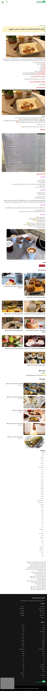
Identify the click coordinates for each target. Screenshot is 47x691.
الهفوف (42, 511)
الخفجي (42, 473)
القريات (42, 490)
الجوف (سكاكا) (41, 467)
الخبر (42, 469)
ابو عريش (41, 457)
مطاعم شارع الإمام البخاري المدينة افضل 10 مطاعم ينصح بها (36, 569)
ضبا (42, 544)
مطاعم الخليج (42, 615)
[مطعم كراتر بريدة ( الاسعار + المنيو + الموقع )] (34, 442)
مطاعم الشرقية (42, 611)
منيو (42, 554)
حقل (42, 531)
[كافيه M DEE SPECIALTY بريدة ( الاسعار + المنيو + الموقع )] (23, 46)
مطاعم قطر (43, 617)
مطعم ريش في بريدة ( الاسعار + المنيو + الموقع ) (14, 423)
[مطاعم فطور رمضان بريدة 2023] (34, 416)
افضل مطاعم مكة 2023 (42, 570)
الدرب (42, 475)
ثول (42, 521)
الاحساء (42, 459)
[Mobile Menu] (2, 2)
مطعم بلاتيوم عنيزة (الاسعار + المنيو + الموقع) (15, 397)
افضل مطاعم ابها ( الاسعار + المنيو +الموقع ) (38, 572)
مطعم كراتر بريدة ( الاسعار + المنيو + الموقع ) (15, 437)
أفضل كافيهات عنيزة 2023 (41, 585)
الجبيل (42, 465)
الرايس (42, 480)
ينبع (42, 556)
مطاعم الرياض (21, 609)
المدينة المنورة (40, 502)
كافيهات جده (22, 615)
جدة (42, 525)
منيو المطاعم (42, 606)
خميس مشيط (41, 533)
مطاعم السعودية (42, 609)
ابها (42, 455)
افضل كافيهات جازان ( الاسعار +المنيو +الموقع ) (38, 586)
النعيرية (42, 506)
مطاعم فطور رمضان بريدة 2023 (17, 410)
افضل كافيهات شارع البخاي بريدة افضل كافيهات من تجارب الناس (13, 287)
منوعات (42, 552)
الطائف (42, 486)
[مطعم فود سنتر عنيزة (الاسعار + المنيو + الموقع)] (34, 389)
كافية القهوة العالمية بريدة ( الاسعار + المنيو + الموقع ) (35, 348)
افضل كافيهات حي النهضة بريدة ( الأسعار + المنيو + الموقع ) (35, 331)
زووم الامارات (22, 613)
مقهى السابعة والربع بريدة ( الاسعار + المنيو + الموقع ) (34, 314)
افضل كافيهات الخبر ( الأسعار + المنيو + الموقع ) (38, 588)
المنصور (42, 504)
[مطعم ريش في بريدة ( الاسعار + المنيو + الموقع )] (34, 429)
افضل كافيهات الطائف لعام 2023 (40, 584)
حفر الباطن (41, 529)
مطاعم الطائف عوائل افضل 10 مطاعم (39, 573)
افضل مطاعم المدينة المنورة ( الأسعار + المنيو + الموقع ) (36, 568)
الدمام (42, 478)
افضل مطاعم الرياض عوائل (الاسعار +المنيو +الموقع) (37, 563)
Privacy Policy (14, 688)
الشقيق (42, 484)
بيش (42, 517)
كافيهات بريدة (42, 265)
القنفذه (42, 496)
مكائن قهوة (41, 548)
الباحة (42, 461)
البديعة (42, 463)
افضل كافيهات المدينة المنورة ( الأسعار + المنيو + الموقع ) (36, 581)
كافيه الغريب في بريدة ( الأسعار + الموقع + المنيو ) (35, 297)
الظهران (42, 488)
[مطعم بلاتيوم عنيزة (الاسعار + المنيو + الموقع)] (34, 402)
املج (42, 515)
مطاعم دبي (22, 611)
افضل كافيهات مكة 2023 (42, 579)
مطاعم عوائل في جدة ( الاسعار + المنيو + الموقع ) (38, 566)
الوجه (42, 513)
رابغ (42, 539)
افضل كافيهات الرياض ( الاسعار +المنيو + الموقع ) (38, 576)
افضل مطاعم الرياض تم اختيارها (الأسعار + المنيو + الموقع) (36, 562)
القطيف (42, 494)
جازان (42, 523)
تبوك (42, 519)
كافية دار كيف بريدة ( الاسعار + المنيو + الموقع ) (14, 348)
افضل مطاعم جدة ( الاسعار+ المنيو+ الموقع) (38, 565)
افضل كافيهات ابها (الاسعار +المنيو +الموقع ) (38, 582)
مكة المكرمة (41, 550)
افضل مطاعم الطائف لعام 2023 (40, 575)
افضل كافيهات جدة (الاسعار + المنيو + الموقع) (38, 578)
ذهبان (42, 535)
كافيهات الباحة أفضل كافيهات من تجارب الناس (38, 589)
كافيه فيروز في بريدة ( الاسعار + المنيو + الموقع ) (14, 330)
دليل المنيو (22, 606)
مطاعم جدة (43, 613)
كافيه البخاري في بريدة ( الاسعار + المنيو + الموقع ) (13, 314)
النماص (42, 508)
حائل (42, 527)
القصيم (42, 492)
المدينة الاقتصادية (40, 500)
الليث (42, 498)
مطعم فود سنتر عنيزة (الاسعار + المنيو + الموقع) (14, 383)
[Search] (7, 2)
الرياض (42, 482)
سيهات (42, 542)
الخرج (42, 471)
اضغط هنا (24, 73)
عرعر (42, 546)
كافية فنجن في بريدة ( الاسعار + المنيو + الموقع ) (36, 365)
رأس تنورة (41, 537)
